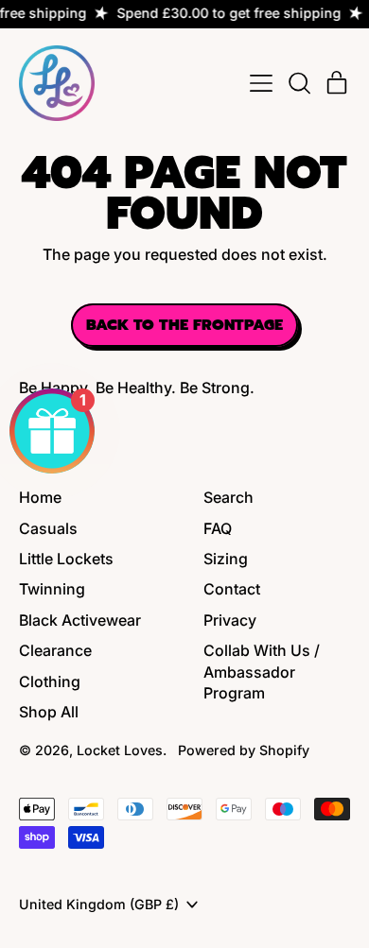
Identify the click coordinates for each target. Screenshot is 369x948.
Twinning (52, 588)
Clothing (49, 681)
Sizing (225, 558)
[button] (299, 83)
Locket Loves (120, 750)
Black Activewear (80, 620)
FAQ (217, 528)
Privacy (229, 620)
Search (228, 497)
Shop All (49, 711)
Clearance (55, 650)
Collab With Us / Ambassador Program (261, 671)
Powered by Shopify (243, 750)
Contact (231, 588)
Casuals (48, 528)
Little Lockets (66, 558)
